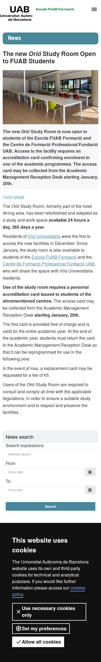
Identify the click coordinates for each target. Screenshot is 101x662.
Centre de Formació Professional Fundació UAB (49, 264)
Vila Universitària (44, 236)
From (10, 463)
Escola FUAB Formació (54, 257)
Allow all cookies (41, 641)
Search (50, 506)
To (8, 481)
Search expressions (25, 445)
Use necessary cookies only (48, 611)
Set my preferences (44, 628)
